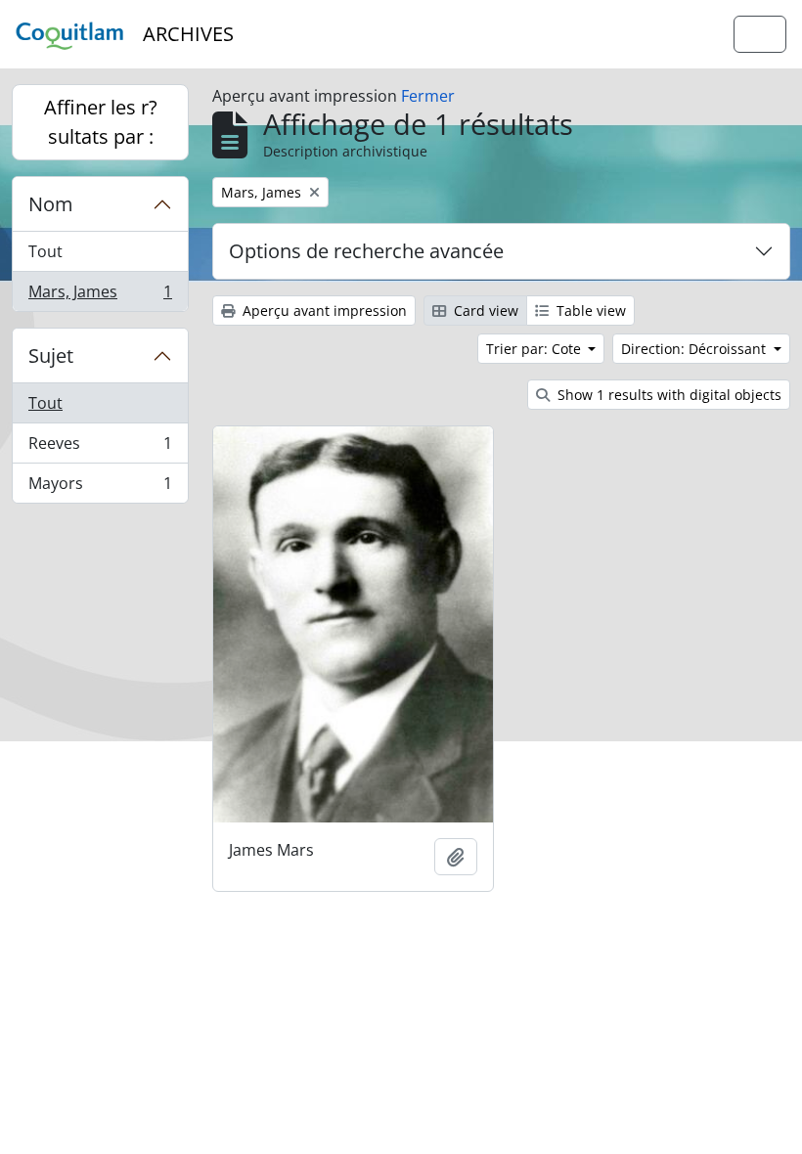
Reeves (99, 448)
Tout (45, 251)
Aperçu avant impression (323, 310)
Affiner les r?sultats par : (100, 122)
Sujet (50, 355)
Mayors (99, 487)
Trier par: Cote (535, 348)
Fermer (428, 96)
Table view (589, 310)
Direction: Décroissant (695, 348)
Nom (50, 204)
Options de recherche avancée (366, 251)
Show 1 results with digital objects (667, 394)
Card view (484, 310)
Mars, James (99, 296)
